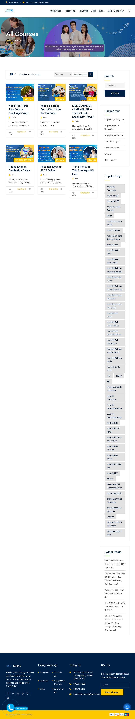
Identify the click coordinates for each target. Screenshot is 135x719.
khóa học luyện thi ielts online (114, 388)
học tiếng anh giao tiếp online (114, 297)
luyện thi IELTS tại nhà (114, 466)
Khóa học (70, 11)
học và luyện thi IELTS (113, 368)
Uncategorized (111, 160)
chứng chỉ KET (113, 196)
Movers (110, 479)
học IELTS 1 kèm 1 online (114, 223)
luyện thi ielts (112, 423)
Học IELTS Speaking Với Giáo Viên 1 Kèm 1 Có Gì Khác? (115, 606)
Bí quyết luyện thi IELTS (114, 135)
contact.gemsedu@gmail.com (37, 2)
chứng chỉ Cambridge (111, 188)
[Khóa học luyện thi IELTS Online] (51, 153)
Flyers (109, 216)
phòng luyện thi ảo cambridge (114, 500)
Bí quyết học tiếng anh (114, 119)
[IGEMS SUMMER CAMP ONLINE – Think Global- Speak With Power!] (83, 92)
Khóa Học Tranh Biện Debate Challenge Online (19, 109)
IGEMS (119, 376)
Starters (110, 517)
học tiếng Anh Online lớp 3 (112, 342)
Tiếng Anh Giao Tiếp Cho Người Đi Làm (83, 170)
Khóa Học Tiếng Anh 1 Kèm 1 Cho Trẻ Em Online (50, 109)
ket (108, 381)
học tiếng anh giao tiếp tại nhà (114, 306)
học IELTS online (113, 230)
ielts (108, 376)
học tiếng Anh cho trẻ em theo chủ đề (114, 288)
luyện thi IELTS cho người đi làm (114, 439)
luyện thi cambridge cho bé (114, 406)
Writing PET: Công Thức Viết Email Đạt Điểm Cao (115, 593)
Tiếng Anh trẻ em (112, 148)
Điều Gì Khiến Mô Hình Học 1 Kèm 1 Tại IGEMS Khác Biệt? (115, 564)
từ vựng (108, 154)
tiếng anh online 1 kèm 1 (114, 533)
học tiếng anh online (112, 315)
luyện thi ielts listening (112, 448)
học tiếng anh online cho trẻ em (114, 333)
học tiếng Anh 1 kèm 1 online (113, 261)
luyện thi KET (112, 473)
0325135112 (79, 689)
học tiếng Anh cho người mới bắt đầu (114, 270)
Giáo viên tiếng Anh (113, 141)
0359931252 (14, 2)
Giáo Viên (84, 11)
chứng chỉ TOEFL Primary (114, 208)
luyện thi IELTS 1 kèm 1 (113, 430)
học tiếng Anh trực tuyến (114, 359)
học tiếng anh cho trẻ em (114, 279)
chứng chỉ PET (113, 201)
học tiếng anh (112, 245)
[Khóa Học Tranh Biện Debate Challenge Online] (20, 92)
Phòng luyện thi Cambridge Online (114, 486)
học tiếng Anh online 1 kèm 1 (113, 324)
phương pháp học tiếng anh (114, 509)
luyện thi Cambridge (111, 397)
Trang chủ (44, 672)
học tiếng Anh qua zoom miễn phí (114, 350)
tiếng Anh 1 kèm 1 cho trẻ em (114, 524)
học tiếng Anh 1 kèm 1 (113, 252)
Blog (100, 11)
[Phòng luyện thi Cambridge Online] (20, 153)
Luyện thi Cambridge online (114, 415)
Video (93, 11)
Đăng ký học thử (115, 11)
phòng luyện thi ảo (114, 493)
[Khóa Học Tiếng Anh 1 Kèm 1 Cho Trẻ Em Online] (51, 92)
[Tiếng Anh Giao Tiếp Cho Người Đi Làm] (83, 153)
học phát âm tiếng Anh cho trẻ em (114, 237)
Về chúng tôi (56, 11)
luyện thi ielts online (112, 457)
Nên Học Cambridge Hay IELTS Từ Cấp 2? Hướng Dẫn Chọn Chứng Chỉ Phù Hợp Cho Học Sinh (114, 623)
